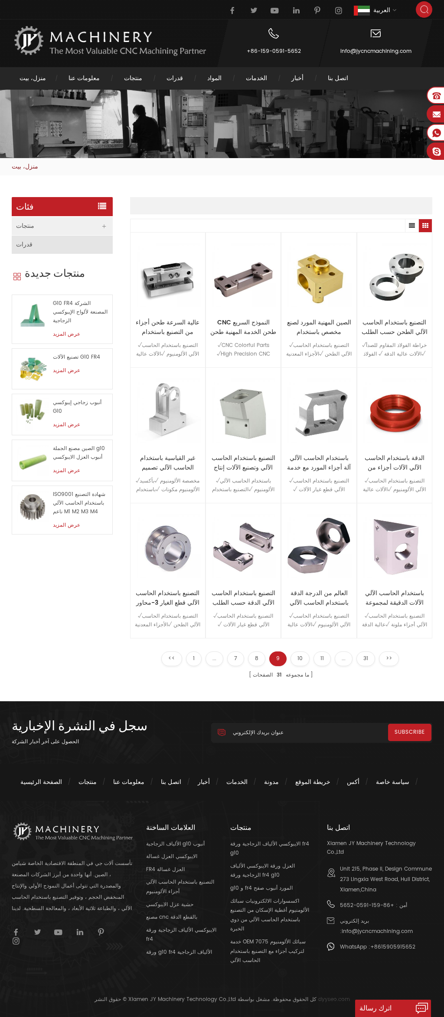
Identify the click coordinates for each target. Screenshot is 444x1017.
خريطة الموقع (312, 782)
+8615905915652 (392, 947)
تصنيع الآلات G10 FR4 (76, 357)
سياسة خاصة (392, 782)
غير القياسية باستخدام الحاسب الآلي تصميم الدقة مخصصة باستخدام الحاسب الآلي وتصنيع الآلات (167, 463)
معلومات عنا (84, 78)
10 (300, 658)
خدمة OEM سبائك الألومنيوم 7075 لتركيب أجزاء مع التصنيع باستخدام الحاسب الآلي (268, 951)
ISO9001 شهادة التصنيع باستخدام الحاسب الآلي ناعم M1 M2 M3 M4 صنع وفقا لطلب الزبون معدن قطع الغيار (79, 503)
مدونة (271, 782)
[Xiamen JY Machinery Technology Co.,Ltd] (109, 41)
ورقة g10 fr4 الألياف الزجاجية (179, 952)
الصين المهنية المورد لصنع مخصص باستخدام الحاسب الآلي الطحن (319, 327)
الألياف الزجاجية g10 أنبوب (175, 844)
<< (171, 658)
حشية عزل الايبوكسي (169, 904)
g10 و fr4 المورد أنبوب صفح (261, 888)
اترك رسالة (375, 1008)
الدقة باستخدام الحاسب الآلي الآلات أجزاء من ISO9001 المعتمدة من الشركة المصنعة (394, 463)
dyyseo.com (334, 999)
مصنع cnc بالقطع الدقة (171, 917)
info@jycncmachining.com (375, 51)
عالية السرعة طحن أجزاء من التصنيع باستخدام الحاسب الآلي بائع (167, 327)
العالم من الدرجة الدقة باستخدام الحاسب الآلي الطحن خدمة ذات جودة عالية (319, 598)
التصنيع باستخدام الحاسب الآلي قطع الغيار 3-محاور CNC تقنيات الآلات (167, 598)
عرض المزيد (66, 334)
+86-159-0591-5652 (274, 51)
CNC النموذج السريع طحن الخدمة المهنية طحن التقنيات (243, 327)
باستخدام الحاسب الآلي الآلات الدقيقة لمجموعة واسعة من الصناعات (394, 598)
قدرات (174, 78)
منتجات (133, 78)
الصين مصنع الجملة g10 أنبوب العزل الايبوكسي (79, 452)
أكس (353, 782)
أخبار (297, 78)
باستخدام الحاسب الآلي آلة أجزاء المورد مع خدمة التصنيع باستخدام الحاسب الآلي (319, 463)
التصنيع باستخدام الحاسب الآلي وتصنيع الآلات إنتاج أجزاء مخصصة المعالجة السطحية (243, 463)
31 (365, 658)
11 (322, 658)
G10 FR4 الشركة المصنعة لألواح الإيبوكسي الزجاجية (80, 312)
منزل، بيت (33, 78)
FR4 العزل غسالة (165, 869)
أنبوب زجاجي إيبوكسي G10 (77, 406)
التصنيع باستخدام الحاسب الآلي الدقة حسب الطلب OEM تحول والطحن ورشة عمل (243, 598)
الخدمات (256, 78)
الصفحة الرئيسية (41, 782)
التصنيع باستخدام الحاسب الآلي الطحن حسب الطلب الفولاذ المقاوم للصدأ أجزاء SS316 (395, 327)
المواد (214, 78)
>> (389, 658)
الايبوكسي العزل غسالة (171, 856)
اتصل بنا (338, 78)
